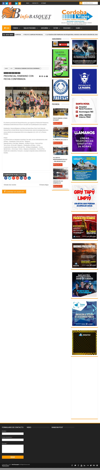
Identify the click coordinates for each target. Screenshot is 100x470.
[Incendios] (84, 354)
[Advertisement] (26, 52)
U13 (10, 72)
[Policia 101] (84, 296)
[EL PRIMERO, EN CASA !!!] (61, 129)
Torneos (15, 28)
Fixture (55, 28)
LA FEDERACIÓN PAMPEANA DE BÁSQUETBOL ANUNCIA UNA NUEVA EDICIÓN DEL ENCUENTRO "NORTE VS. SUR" (65, 34)
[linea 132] (84, 151)
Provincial (6, 72)
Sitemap (43, 3)
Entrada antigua (44, 185)
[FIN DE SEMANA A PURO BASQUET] (61, 110)
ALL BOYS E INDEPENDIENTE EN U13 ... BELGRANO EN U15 (60, 159)
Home (7, 28)
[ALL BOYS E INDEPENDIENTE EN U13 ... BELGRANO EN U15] (61, 149)
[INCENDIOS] (84, 238)
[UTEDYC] (60, 99)
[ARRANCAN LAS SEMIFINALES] (61, 170)
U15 (13, 72)
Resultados (67, 28)
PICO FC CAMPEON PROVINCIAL (19, 34)
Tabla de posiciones (29, 28)
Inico (27, 3)
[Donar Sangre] (84, 122)
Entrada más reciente (10, 185)
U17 (16, 72)
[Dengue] (84, 209)
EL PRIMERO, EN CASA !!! (60, 139)
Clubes (78, 28)
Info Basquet (15, 464)
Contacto (35, 3)
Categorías (44, 28)
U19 (11, 68)
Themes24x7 (5, 466)
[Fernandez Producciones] (60, 75)
